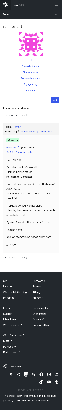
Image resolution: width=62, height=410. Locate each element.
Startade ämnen (30, 66)
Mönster (37, 297)
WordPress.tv (12, 325)
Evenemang (39, 313)
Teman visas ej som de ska (36, 131)
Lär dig (7, 308)
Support (7, 313)
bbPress (9, 346)
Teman (17, 126)
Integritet (8, 297)
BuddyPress (12, 352)
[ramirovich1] (31, 44)
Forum (6, 14)
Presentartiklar (43, 325)
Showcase (39, 280)
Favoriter (30, 90)
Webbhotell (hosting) (15, 292)
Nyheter (8, 286)
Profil (30, 60)
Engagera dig (40, 308)
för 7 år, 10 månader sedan (19, 152)
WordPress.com (14, 335)
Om (5, 280)
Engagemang (30, 84)
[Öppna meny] (57, 5)
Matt (7, 340)
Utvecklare (9, 319)
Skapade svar (30, 72)
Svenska (16, 366)
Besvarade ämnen (30, 78)
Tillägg (36, 292)
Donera (38, 319)
